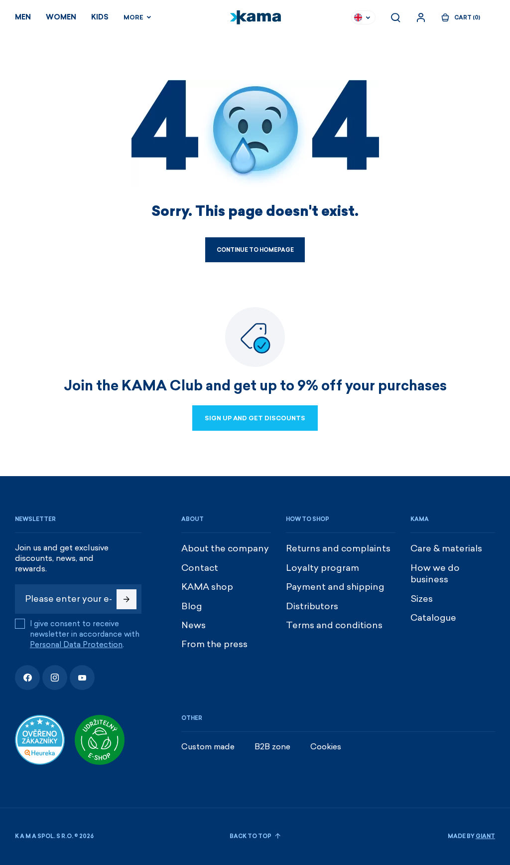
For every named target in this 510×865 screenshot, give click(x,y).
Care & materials (446, 548)
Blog (191, 606)
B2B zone (272, 746)
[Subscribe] (126, 599)
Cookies (325, 746)
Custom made (208, 746)
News (193, 625)
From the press (214, 644)
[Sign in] (420, 17)
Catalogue (433, 617)
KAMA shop (207, 586)
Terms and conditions (334, 625)
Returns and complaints (338, 548)
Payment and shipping (335, 586)
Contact (199, 567)
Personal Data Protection (76, 644)
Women (61, 17)
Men (23, 17)
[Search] (395, 17)
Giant (485, 836)
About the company (225, 548)
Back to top (251, 836)
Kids (100, 17)
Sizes (421, 598)
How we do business (435, 573)
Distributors (312, 606)
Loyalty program (322, 567)
